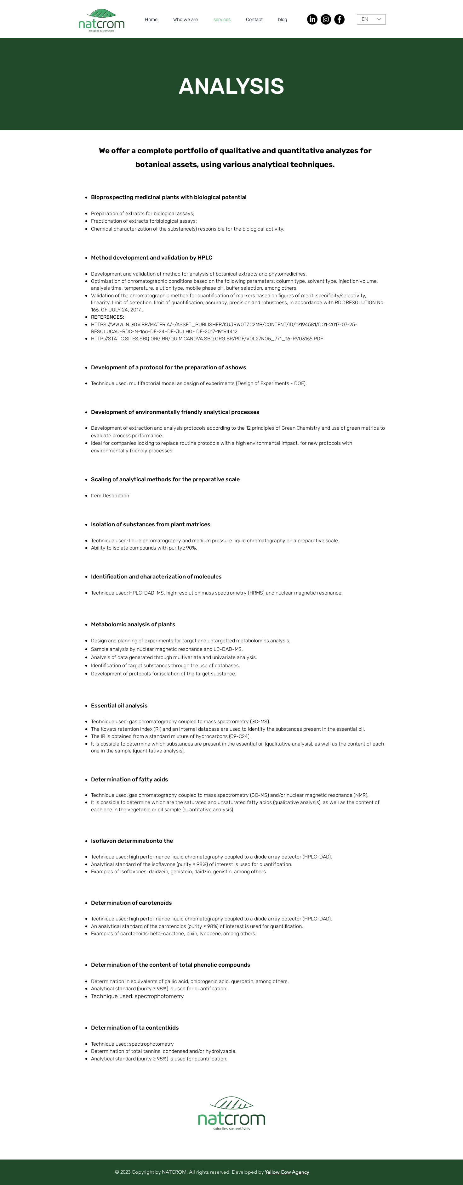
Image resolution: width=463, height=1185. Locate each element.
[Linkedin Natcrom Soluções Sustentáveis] (312, 19)
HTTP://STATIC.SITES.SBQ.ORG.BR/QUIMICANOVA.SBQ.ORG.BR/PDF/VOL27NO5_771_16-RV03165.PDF (207, 339)
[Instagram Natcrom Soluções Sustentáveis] (326, 19)
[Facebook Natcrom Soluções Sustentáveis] (339, 19)
